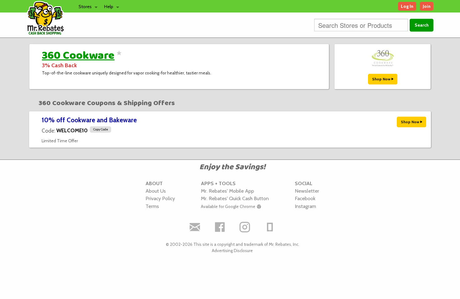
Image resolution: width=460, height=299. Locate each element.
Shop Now (381, 79)
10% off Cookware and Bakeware (89, 120)
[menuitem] (86, 6)
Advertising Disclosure (232, 250)
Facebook (305, 198)
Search (422, 25)
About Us (156, 191)
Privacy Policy (160, 198)
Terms (152, 206)
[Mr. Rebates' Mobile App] (270, 227)
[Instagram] (245, 227)
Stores (85, 6)
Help (108, 6)
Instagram (305, 206)
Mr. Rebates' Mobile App (227, 191)
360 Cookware (78, 56)
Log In (407, 6)
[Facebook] (220, 227)
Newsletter (307, 191)
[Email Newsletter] (195, 227)
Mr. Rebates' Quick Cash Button (235, 198)
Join (427, 6)
